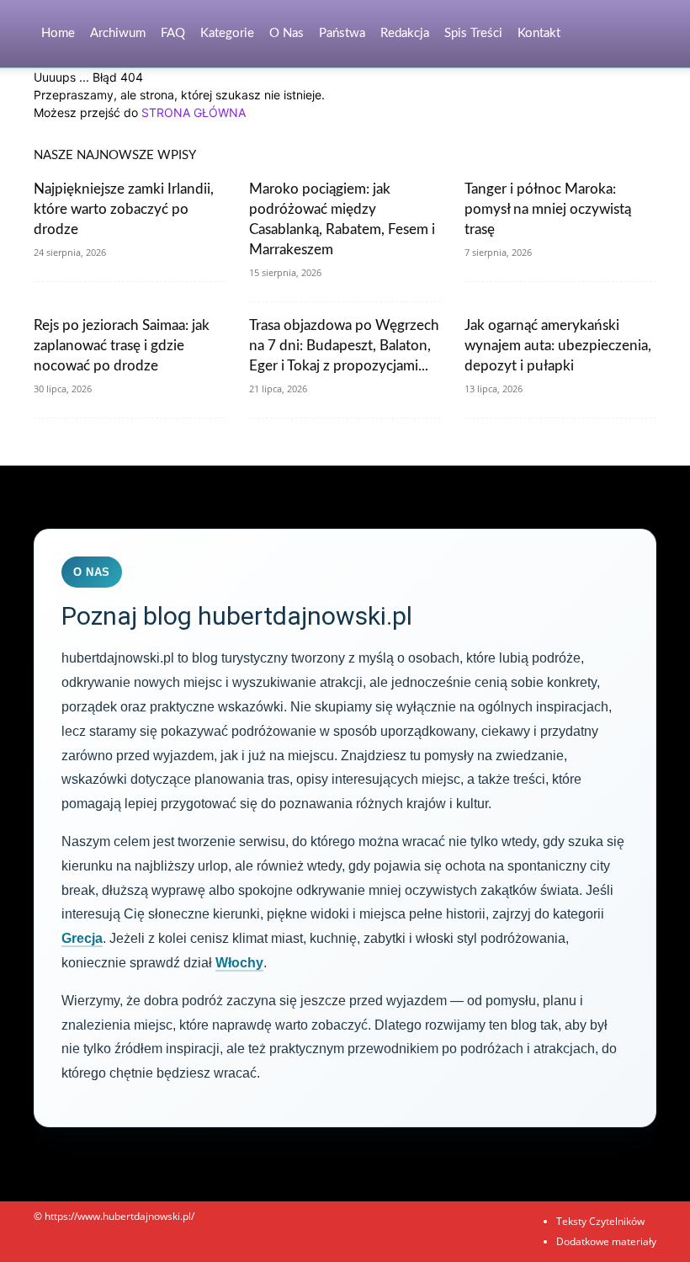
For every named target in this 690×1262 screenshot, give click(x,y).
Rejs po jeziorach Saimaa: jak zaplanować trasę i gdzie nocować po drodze (122, 345)
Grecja (82, 938)
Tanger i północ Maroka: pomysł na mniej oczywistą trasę (547, 209)
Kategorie (227, 33)
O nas (286, 33)
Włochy (239, 963)
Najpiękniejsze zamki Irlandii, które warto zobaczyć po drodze (124, 209)
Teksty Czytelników (600, 1221)
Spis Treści (473, 33)
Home (58, 33)
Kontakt (539, 33)
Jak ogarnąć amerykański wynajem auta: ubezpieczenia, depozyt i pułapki (557, 345)
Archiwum (118, 33)
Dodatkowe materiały (606, 1241)
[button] (636, 34)
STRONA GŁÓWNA (193, 112)
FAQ (173, 33)
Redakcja (404, 33)
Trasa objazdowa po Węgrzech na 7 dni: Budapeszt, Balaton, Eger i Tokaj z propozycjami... (344, 345)
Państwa (342, 33)
